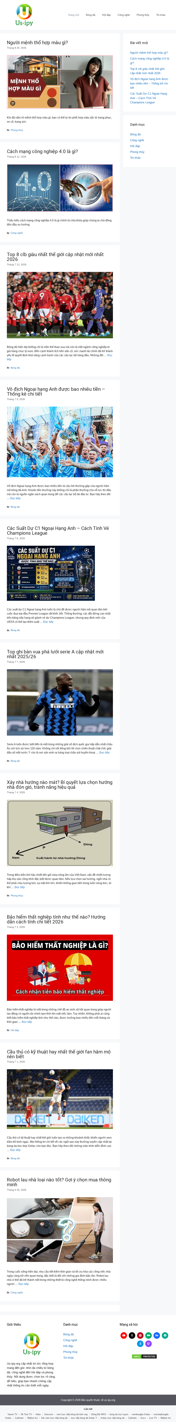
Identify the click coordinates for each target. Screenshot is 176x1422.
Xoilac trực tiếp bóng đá (112, 1418)
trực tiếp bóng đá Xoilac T (84, 1418)
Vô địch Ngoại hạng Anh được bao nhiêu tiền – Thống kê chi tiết (56, 391)
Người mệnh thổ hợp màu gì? (37, 42)
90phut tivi (32, 1418)
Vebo (38, 1414)
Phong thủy (143, 14)
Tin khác (161, 14)
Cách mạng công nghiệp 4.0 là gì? (42, 151)
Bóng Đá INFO (98, 1414)
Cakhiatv (19, 1418)
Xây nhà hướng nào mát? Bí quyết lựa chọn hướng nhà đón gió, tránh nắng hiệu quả (59, 784)
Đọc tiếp (15, 498)
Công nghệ (124, 14)
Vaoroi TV (12, 1414)
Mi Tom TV (26, 1414)
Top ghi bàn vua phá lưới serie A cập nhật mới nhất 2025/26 (55, 654)
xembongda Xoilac (141, 1414)
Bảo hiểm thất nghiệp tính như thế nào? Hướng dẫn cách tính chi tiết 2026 (56, 919)
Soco (143, 1418)
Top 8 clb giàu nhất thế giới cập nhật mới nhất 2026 (55, 257)
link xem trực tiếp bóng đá (54, 1418)
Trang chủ (73, 14)
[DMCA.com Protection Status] (144, 1356)
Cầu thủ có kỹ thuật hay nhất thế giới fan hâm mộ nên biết (59, 1054)
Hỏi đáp (106, 14)
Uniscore (48, 1414)
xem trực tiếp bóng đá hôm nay (72, 1414)
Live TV (153, 1418)
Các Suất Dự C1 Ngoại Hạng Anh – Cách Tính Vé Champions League (58, 530)
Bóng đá (90, 14)
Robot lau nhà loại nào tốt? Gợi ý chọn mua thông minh (59, 1182)
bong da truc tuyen (119, 1414)
